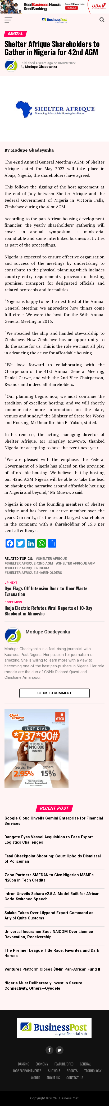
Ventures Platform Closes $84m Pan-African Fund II (52, 969)
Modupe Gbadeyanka (41, 67)
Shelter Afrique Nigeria (28, 568)
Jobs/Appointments (27, 1070)
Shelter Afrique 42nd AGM (30, 563)
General (85, 1064)
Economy (42, 1064)
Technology (92, 1070)
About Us (53, 1077)
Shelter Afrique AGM (77, 563)
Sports (72, 1070)
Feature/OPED (64, 1064)
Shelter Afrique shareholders (34, 573)
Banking (23, 1064)
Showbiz (54, 1070)
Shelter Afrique (52, 559)
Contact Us (74, 1077)
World (35, 1077)
